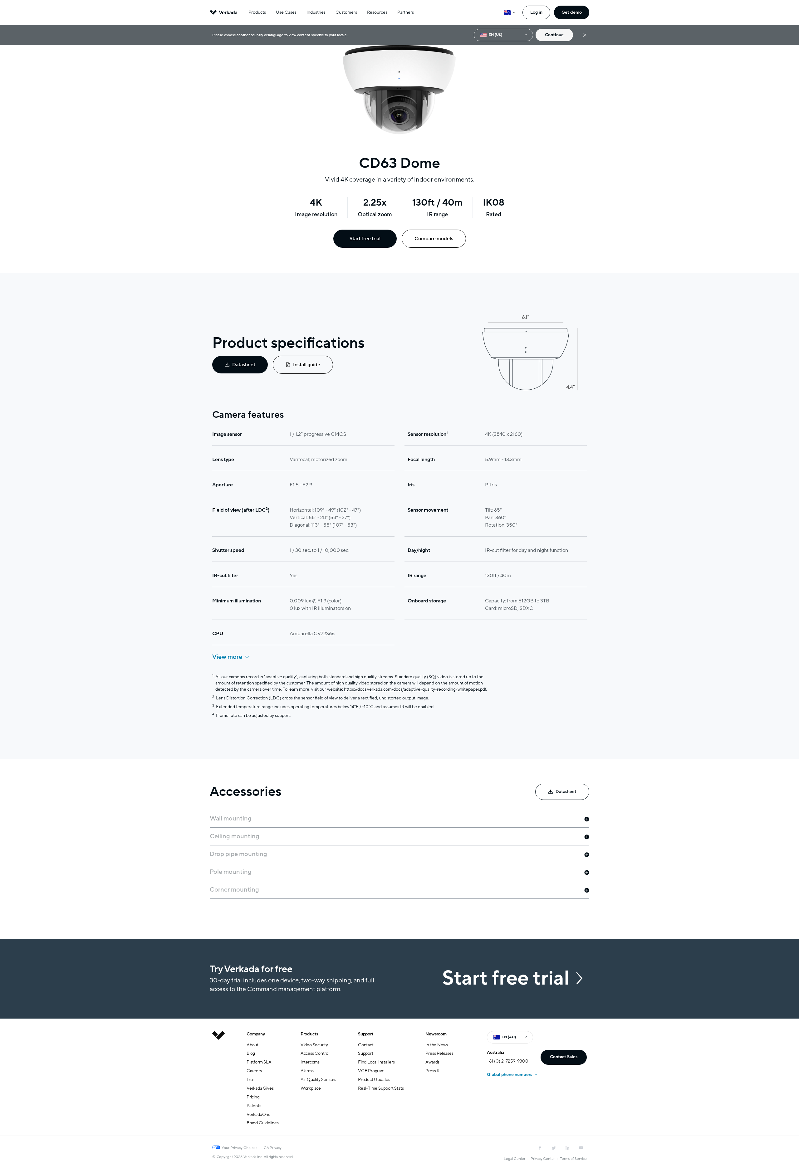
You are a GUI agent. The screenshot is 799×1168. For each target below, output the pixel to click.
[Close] (585, 35)
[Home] (218, 1083)
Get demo (571, 12)
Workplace (311, 1088)
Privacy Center (543, 1158)
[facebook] (540, 1147)
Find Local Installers (376, 1062)
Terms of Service (573, 1158)
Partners (405, 12)
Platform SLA (259, 1062)
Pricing (253, 1097)
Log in (536, 12)
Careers (254, 1071)
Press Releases (439, 1053)
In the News (436, 1045)
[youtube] (581, 1147)
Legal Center (514, 1158)
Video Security (314, 1045)
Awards (432, 1062)
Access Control (315, 1053)
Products (257, 12)
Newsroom (435, 1034)
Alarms (307, 1071)
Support (366, 1034)
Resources (377, 12)
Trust (251, 1080)
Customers (346, 12)
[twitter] (553, 1147)
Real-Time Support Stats (381, 1088)
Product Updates (374, 1080)
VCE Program (371, 1071)
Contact (366, 1045)
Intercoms (310, 1062)
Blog (251, 1053)
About (252, 1045)
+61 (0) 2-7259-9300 (507, 1061)
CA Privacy (273, 1147)
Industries (316, 12)
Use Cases (286, 12)
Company (256, 1034)
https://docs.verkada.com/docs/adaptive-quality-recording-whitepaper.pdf (415, 689)
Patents (254, 1106)
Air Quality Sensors (318, 1080)
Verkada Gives (260, 1088)
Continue (554, 35)
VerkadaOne (259, 1114)
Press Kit (433, 1071)
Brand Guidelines (263, 1123)
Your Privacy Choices (239, 1147)
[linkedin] (567, 1147)
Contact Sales (563, 1057)
